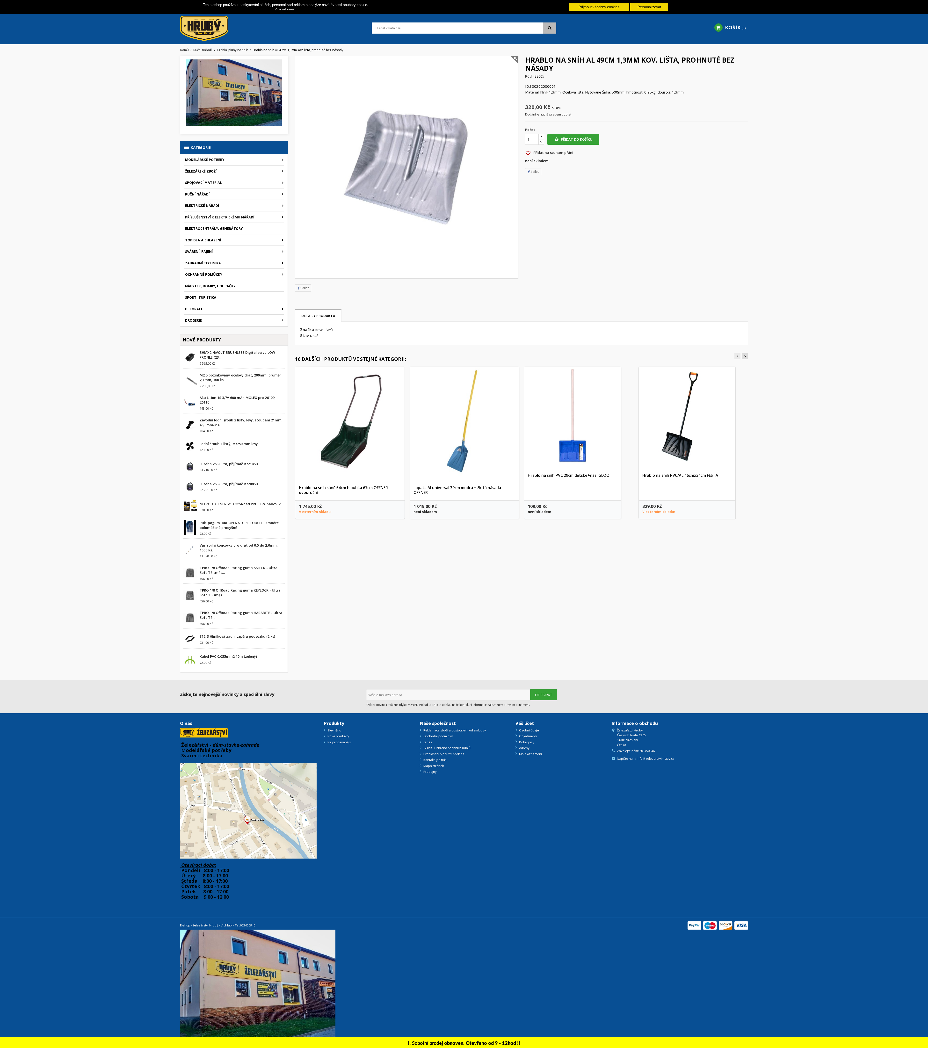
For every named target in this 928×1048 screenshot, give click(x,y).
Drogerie (193, 320)
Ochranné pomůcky (203, 274)
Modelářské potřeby (204, 159)
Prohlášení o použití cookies (443, 754)
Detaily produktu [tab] (318, 315)
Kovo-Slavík (324, 329)
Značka (307, 330)
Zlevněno (334, 730)
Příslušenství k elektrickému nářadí (219, 217)
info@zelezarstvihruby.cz (655, 758)
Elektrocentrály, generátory (214, 228)
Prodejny (430, 771)
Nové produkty (338, 736)
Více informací (286, 9)
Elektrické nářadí (202, 205)
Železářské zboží (201, 171)
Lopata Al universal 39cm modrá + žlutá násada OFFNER (457, 490)
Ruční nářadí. (197, 194)
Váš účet (524, 723)
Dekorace (194, 309)
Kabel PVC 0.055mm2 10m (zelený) (228, 656)
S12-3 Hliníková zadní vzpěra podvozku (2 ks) (237, 636)
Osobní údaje (528, 730)
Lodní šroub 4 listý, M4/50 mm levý (229, 443)
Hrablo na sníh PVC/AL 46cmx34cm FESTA (680, 475)
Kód (528, 76)
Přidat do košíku (573, 139)
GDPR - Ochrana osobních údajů (447, 748)
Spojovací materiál (203, 182)
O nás (427, 742)
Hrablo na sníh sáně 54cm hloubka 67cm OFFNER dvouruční (343, 490)
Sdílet (304, 288)
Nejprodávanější (339, 742)
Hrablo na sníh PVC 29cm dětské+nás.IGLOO (568, 475)
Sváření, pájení (199, 251)
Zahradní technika (203, 263)
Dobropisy (526, 742)
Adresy (523, 748)
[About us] (204, 732)
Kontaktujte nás (435, 760)
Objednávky (527, 736)
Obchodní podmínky (438, 736)
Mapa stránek (433, 766)
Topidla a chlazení (203, 240)
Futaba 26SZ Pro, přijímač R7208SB (229, 484)
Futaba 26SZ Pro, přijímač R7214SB (229, 464)
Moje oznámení (530, 754)
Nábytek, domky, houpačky (210, 286)
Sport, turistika (200, 297)
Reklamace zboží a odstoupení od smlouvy (454, 730)
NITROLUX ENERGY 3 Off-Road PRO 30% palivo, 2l (241, 504)
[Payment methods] (718, 925)
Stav (304, 336)
